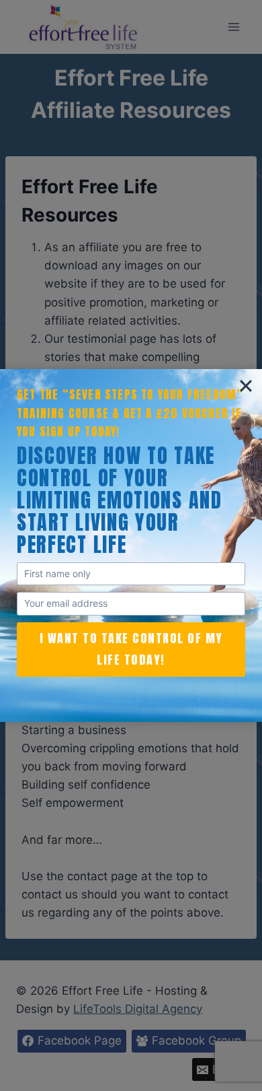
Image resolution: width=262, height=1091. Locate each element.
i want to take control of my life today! (131, 649)
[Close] (246, 385)
